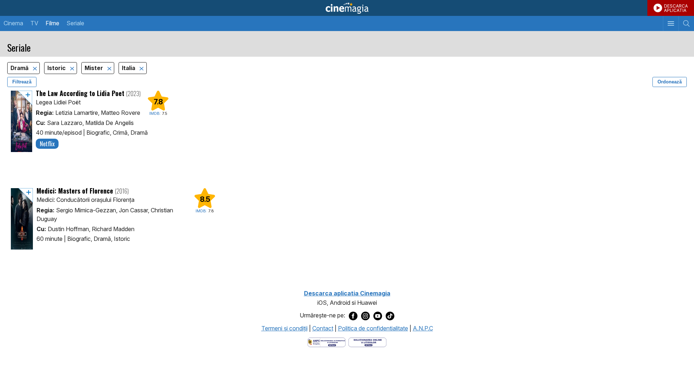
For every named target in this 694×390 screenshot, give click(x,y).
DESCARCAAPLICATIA (676, 8)
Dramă (20, 68)
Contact (322, 328)
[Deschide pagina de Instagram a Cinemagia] (365, 315)
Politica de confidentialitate (373, 328)
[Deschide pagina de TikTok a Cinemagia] (390, 315)
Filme (52, 23)
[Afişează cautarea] (686, 23)
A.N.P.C (423, 328)
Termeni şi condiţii (284, 328)
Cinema (13, 23)
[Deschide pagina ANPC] (327, 341)
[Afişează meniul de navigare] (670, 23)
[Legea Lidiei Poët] (21, 121)
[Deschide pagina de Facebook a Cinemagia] (353, 315)
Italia (129, 68)
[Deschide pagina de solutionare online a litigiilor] (367, 341)
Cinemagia (347, 8)
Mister (94, 68)
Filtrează (21, 81)
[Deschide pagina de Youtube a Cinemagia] (377, 315)
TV (34, 23)
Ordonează (669, 81)
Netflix (47, 143)
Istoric (57, 68)
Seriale (75, 23)
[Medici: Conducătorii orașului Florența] (22, 219)
